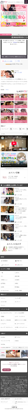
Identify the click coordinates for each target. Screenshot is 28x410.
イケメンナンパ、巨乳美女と (21, 227)
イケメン (3, 298)
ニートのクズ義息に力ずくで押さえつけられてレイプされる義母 (21, 209)
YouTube (3, 344)
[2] (7, 64)
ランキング (6, 264)
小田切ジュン (4, 279)
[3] (8, 64)
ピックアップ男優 (5, 269)
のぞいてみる (6, 369)
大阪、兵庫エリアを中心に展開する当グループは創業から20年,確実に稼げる (14, 56)
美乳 (22, 128)
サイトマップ (4, 402)
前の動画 (3, 133)
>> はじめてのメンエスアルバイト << (14, 168)
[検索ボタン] (26, 2)
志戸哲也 (3, 283)
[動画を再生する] (7, 74)
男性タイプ (3, 294)
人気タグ (3, 333)
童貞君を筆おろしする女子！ (21, 199)
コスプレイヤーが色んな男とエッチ (21, 190)
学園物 (2, 316)
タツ (2, 276)
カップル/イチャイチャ (6, 313)
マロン (7, 89)
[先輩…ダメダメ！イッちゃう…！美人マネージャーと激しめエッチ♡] (13, 354)
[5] (11, 64)
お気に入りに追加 (8, 61)
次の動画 (25, 133)
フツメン (3, 305)
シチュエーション (5, 309)
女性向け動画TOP (5, 398)
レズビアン (3, 323)
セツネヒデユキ (5, 290)
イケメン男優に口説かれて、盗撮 (21, 236)
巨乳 (15, 128)
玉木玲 (2, 287)
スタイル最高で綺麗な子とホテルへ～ (21, 218)
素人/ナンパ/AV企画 (6, 320)
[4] (9, 64)
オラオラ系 (3, 301)
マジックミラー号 (5, 340)
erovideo (3, 337)
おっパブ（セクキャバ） (7, 327)
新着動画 (5, 260)
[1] (6, 64)
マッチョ (7, 128)
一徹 (2, 272)
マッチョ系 (19, 72)
